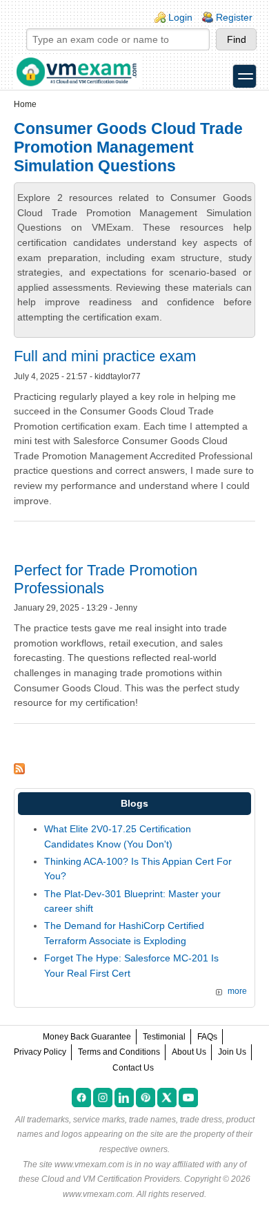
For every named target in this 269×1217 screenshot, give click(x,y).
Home (25, 104)
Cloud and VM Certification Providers (110, 1179)
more (237, 991)
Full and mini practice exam (105, 356)
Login (180, 17)
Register (234, 17)
